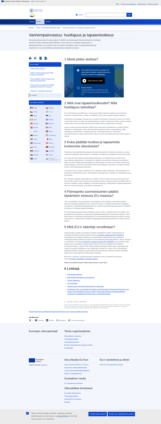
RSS (117, 4)
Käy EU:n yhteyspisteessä (73, 373)
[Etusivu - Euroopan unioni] (36, 360)
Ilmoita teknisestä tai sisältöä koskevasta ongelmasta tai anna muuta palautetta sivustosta (58, 311)
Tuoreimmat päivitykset (128, 4)
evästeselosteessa (62, 416)
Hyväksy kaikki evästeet (98, 414)
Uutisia (47, 21)
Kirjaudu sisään (153, 4)
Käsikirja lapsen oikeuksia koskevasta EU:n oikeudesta (85, 286)
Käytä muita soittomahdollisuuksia (75, 367)
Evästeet (67, 402)
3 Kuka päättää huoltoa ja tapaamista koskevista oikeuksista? (42, 80)
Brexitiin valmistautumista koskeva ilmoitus (78, 345)
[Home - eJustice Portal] (35, 12)
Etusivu (32, 21)
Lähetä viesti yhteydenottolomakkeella (77, 370)
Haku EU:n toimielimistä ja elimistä (111, 364)
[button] (31, 320)
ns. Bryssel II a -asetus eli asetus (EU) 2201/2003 (98, 242)
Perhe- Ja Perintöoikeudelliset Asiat (48, 28)
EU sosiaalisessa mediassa (73, 383)
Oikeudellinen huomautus (72, 336)
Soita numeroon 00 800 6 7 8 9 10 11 (76, 364)
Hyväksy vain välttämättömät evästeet (121, 414)
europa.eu (44, 365)
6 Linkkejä (33, 95)
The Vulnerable (72, 283)
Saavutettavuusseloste (71, 342)
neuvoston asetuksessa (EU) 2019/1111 (111, 235)
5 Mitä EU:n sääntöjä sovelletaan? (41, 91)
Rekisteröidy (141, 4)
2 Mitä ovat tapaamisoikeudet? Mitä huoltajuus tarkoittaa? (41, 74)
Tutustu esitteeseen (73, 280)
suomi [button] (81, 15)
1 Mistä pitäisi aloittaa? (37, 69)
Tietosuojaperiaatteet (71, 339)
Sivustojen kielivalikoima (72, 393)
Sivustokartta (68, 348)
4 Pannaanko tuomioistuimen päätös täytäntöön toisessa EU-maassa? (42, 86)
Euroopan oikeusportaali (43, 331)
